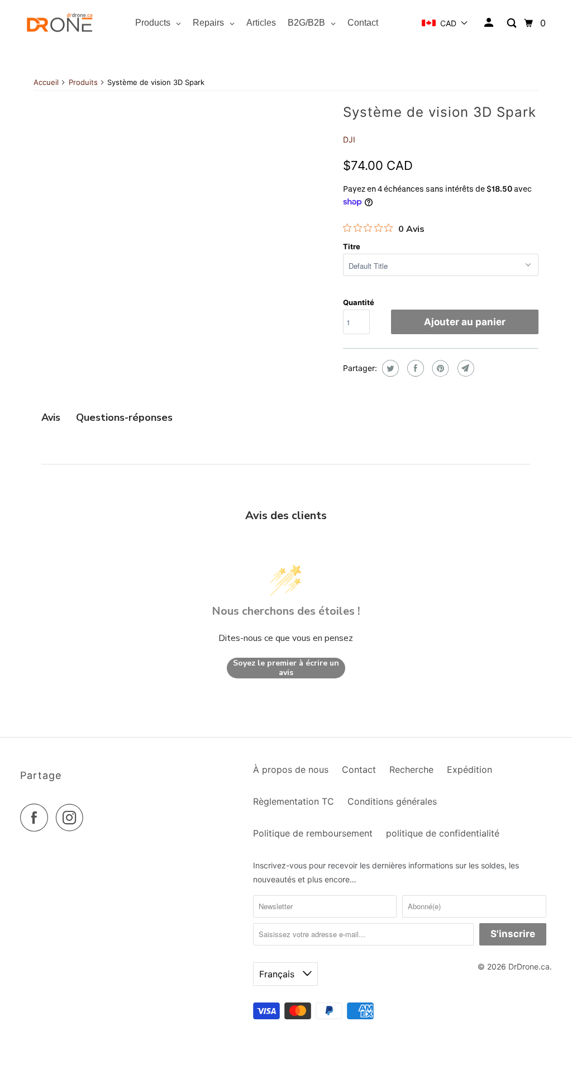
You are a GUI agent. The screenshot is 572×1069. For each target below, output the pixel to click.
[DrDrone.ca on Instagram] (72, 818)
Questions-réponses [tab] (124, 417)
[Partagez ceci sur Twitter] (389, 368)
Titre (351, 246)
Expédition (469, 769)
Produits (83, 82)
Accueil (46, 82)
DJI (349, 139)
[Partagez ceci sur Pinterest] (439, 368)
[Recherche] (512, 23)
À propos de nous (290, 769)
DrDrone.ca (529, 966)
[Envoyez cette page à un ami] (464, 368)
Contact (359, 769)
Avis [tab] (50, 417)
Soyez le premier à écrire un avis (286, 668)
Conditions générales (392, 801)
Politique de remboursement (313, 833)
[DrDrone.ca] (59, 23)
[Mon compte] (489, 23)
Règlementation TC (293, 801)
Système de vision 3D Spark (439, 112)
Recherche (411, 769)
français (278, 974)
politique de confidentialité (442, 833)
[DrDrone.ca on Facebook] (37, 818)
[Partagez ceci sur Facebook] (414, 368)
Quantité (358, 302)
